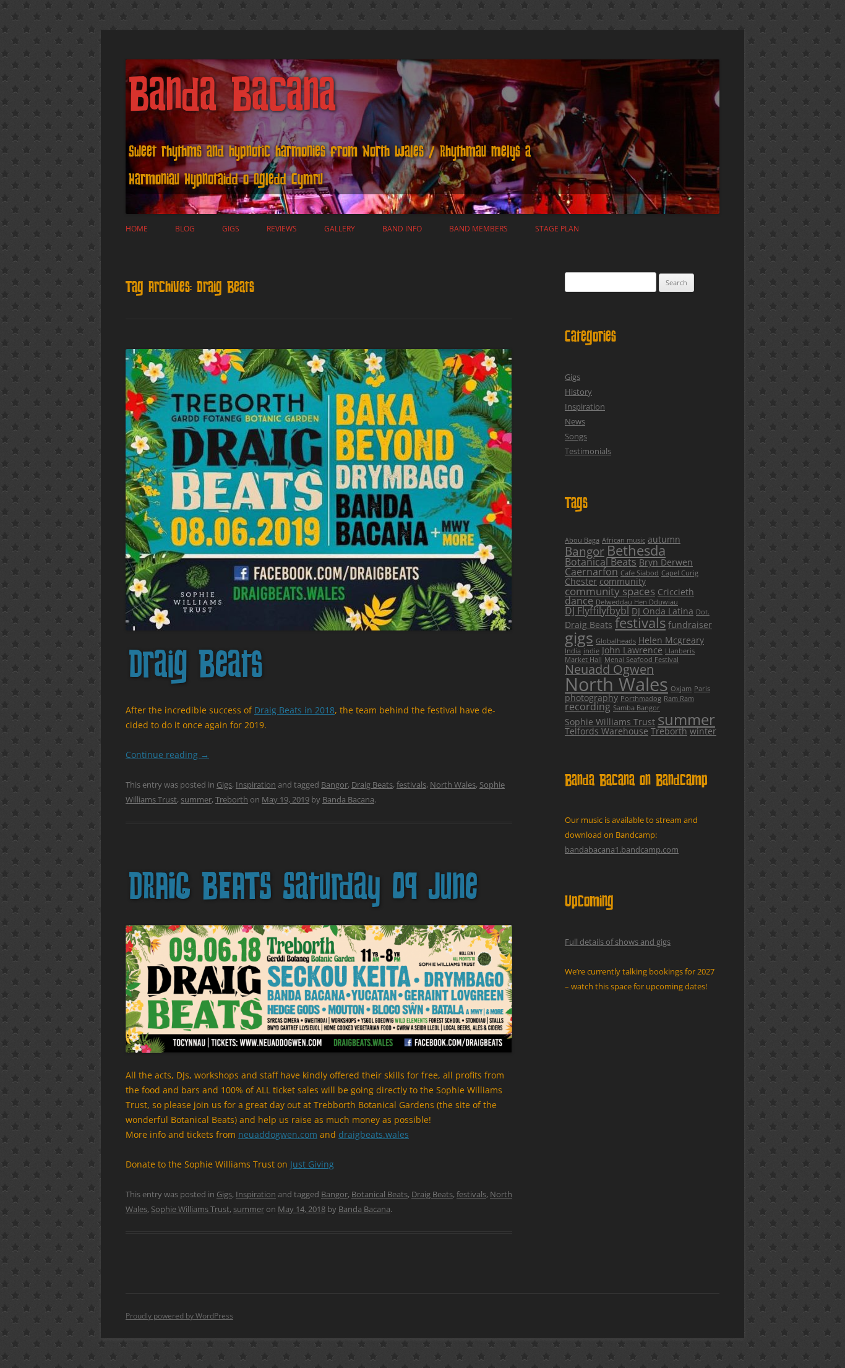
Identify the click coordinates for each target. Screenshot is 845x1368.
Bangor (334, 784)
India (573, 651)
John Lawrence (632, 650)
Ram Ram (679, 698)
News (575, 421)
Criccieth (676, 592)
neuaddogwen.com (277, 1134)
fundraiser (690, 624)
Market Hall (583, 659)
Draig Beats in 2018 (294, 710)
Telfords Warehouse (606, 731)
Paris (702, 688)
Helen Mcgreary (671, 640)
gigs (579, 637)
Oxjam (681, 688)
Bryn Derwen (666, 562)
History (578, 391)
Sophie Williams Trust (190, 1209)
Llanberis (680, 651)
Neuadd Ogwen (609, 669)
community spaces (610, 590)
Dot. (703, 612)
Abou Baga (582, 540)
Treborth (231, 799)
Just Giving (312, 1164)
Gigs (230, 228)
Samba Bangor (636, 707)
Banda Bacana (233, 99)
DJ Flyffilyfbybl (597, 610)
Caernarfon (591, 572)
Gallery (339, 228)
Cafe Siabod (639, 573)
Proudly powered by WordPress (179, 1315)
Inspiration (256, 784)
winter (703, 731)
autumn (664, 539)
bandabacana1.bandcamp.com (622, 849)
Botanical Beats (379, 1194)
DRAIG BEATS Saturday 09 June (303, 889)
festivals (411, 784)
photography (591, 697)
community (622, 581)
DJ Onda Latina (662, 611)
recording (588, 706)
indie (591, 651)
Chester (581, 581)
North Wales (453, 784)
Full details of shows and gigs (618, 941)
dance (579, 601)
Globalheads (616, 641)
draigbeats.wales (373, 1134)
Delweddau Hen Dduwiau (637, 602)
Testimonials (588, 451)
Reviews (282, 228)
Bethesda (636, 550)
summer (196, 799)
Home (137, 228)
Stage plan (557, 228)
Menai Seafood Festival (641, 659)
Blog (185, 228)
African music (623, 540)
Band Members (478, 228)
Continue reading (167, 754)
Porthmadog (640, 698)
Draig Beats (196, 667)
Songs (576, 436)
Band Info (402, 228)
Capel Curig (679, 573)
